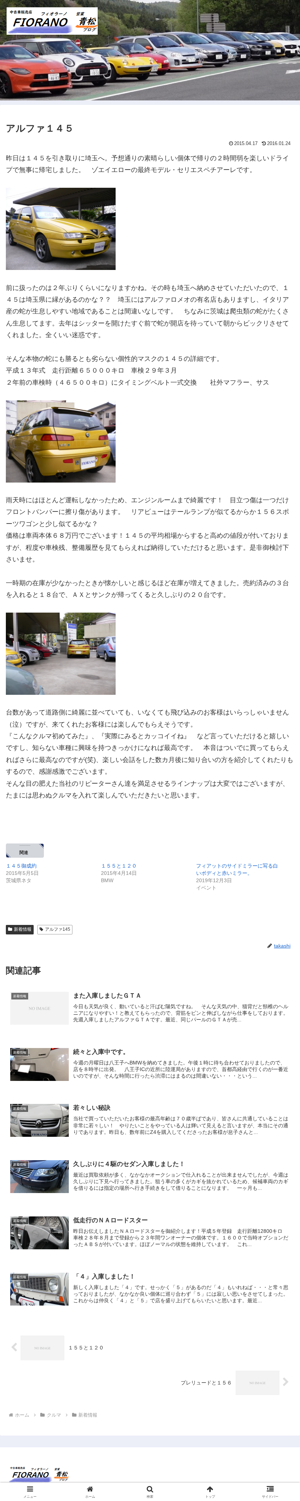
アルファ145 (57, 929)
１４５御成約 (21, 866)
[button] (277, 1140)
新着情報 (22, 929)
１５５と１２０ (119, 866)
